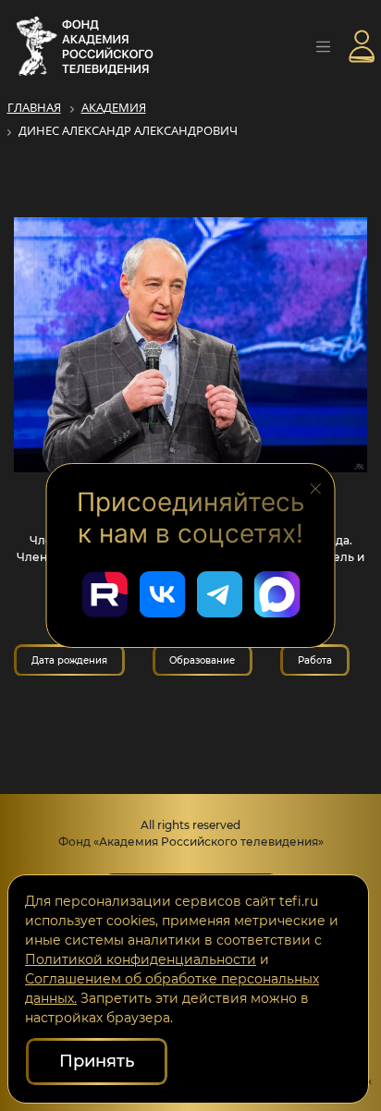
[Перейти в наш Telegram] (219, 594)
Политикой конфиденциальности (140, 959)
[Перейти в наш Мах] (276, 594)
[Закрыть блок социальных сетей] (316, 487)
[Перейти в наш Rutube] (104, 594)
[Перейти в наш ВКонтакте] (162, 594)
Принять (96, 1061)
